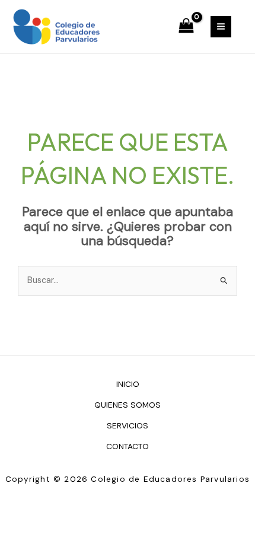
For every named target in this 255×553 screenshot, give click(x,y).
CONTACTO (127, 446)
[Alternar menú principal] (221, 26)
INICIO (127, 384)
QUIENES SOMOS (127, 404)
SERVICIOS (127, 425)
